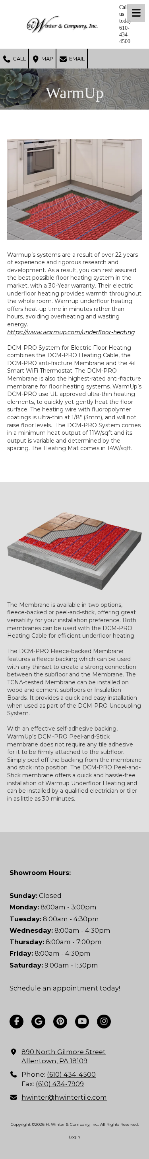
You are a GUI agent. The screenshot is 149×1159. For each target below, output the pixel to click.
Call (19, 58)
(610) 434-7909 (60, 1084)
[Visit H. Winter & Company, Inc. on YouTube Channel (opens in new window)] (82, 1021)
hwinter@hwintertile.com (64, 1097)
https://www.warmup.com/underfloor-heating (71, 332)
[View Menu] (136, 13)
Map (46, 58)
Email (76, 58)
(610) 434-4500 (71, 1074)
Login (74, 1137)
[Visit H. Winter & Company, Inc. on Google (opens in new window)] (38, 1021)
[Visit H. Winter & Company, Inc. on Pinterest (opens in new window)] (60, 1021)
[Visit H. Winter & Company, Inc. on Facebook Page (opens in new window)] (16, 1021)
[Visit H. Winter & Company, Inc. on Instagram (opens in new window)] (104, 1021)
